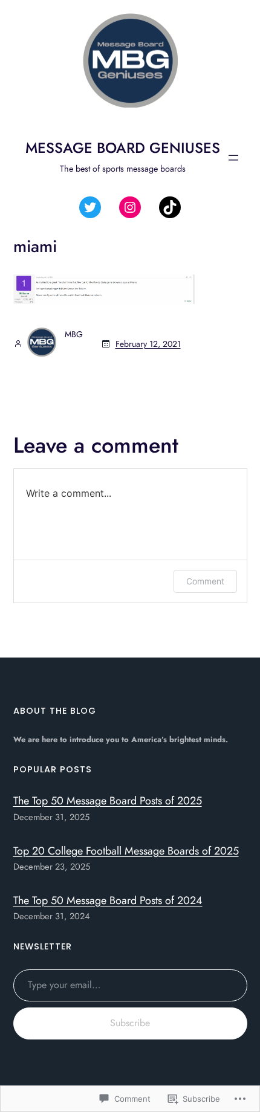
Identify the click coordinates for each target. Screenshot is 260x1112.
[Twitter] (90, 207)
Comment (205, 581)
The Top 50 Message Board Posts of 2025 (107, 801)
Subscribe (130, 1023)
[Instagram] (130, 207)
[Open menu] (233, 157)
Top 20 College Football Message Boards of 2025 (126, 851)
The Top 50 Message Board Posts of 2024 (108, 900)
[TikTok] (170, 207)
